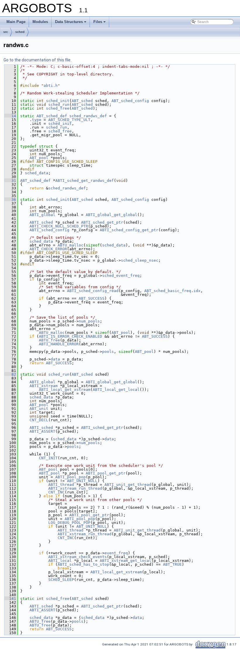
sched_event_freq (121, 275)
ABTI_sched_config (49, 230)
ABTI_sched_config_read (93, 291)
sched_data (36, 173)
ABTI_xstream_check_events (77, 557)
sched (20, 32)
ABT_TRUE (172, 564)
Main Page (15, 22)
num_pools (89, 321)
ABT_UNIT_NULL (82, 481)
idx (196, 291)
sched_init (57, 101)
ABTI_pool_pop (70, 477)
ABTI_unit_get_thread (127, 484)
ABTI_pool (49, 473)
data (55, 359)
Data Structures (69, 22)
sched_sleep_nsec (139, 260)
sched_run (58, 104)
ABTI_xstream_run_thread (75, 488)
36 (10, 199)
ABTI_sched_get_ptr (102, 222)
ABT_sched (82, 101)
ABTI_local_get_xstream (64, 389)
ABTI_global (42, 215)
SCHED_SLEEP (61, 579)
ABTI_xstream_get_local (125, 560)
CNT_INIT (48, 458)
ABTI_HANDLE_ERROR (59, 344)
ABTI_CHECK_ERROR (48, 249)
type (36, 120)
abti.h (51, 85)
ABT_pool (39, 158)
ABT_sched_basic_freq (167, 291)
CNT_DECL (39, 420)
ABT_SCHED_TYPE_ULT (69, 120)
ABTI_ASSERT (42, 431)
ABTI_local (60, 560)
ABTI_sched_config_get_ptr (129, 230)
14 (10, 116)
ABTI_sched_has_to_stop (83, 564)
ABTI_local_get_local (116, 389)
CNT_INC (56, 492)
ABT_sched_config (130, 101)
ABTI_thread (61, 484)
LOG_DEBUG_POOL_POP (69, 522)
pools (108, 351)
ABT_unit (39, 408)
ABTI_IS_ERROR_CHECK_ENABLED (70, 336)
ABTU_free (49, 340)
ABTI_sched (41, 222)
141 (10, 598)
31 (10, 180)
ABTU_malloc (70, 245)
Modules (40, 22)
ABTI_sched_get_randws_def (84, 180)
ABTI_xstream (44, 386)
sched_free (57, 108)
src (5, 32)
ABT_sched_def (52, 116)
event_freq (116, 553)
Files (97, 22)
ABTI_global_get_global (111, 215)
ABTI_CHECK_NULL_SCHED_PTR (59, 226)
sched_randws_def (88, 116)
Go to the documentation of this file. (37, 60)
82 (10, 374)
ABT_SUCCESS (91, 298)
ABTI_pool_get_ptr (106, 473)
